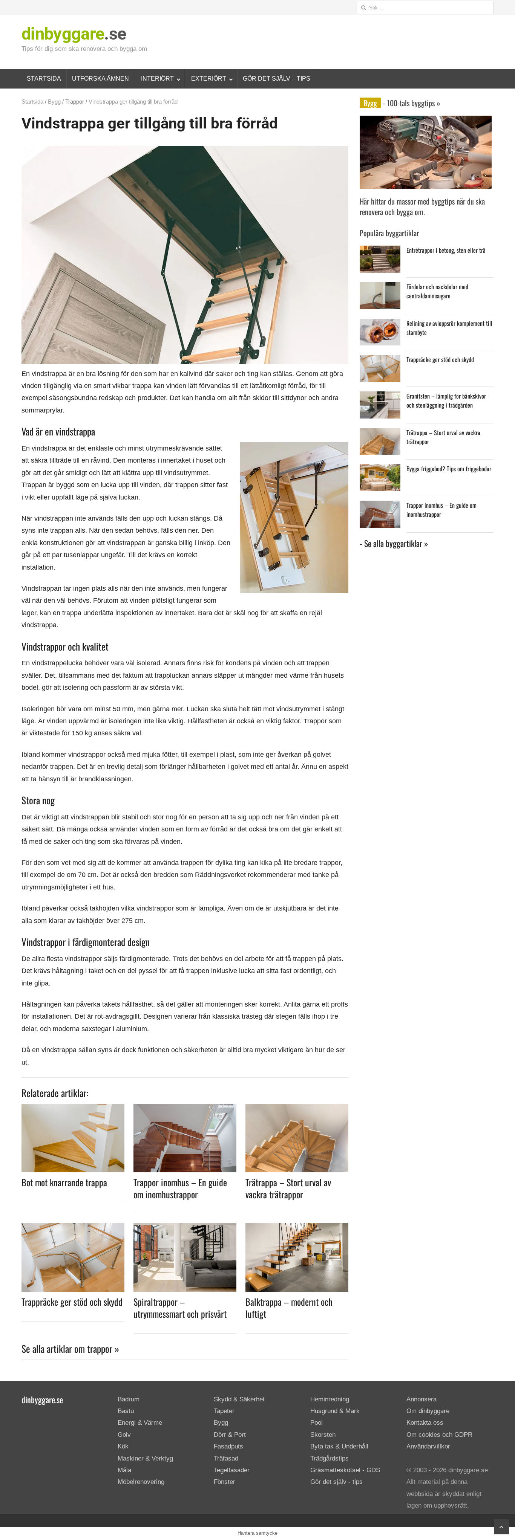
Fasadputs (228, 1446)
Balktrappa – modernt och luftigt (289, 1307)
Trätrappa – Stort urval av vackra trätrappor (288, 1188)
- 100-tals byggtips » (410, 102)
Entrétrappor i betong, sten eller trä (446, 250)
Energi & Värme (140, 1422)
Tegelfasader (232, 1470)
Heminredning (329, 1399)
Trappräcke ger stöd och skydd (72, 1301)
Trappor (74, 101)
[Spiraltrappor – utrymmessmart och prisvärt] (184, 1228)
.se (73, 34)
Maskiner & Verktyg (145, 1458)
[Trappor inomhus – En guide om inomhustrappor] (184, 1108)
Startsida (32, 101)
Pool (316, 1422)
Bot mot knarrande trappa (64, 1182)
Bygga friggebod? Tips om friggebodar (448, 468)
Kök (123, 1446)
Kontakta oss (424, 1422)
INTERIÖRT (157, 78)
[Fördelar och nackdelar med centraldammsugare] (380, 288)
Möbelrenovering (141, 1481)
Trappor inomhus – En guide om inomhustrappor (180, 1188)
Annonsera (421, 1399)
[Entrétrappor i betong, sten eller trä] (380, 251)
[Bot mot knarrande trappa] (72, 1108)
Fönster (224, 1481)
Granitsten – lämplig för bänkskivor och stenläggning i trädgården (446, 400)
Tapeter (224, 1411)
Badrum (128, 1399)
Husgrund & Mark (335, 1411)
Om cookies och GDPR (439, 1434)
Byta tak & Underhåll (339, 1446)
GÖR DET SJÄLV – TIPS (276, 78)
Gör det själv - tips (336, 1481)
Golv (124, 1434)
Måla (124, 1470)
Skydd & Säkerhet (239, 1399)
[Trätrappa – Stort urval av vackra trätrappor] (296, 1108)
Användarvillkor (428, 1446)
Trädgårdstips (329, 1458)
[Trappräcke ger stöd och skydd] (72, 1228)
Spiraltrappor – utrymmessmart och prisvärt (180, 1307)
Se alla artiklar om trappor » (70, 1348)
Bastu (126, 1411)
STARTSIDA (44, 78)
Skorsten (323, 1434)
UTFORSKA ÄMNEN (100, 78)
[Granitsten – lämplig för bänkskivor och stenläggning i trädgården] (380, 397)
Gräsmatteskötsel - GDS (345, 1470)
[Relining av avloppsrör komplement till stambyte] (380, 324)
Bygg (54, 101)
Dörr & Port (230, 1434)
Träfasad (226, 1458)
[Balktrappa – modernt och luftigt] (296, 1228)
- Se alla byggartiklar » (394, 543)
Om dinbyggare (427, 1411)
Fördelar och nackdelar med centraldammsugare (437, 291)
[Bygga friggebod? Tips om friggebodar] (380, 470)
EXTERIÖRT (208, 78)
